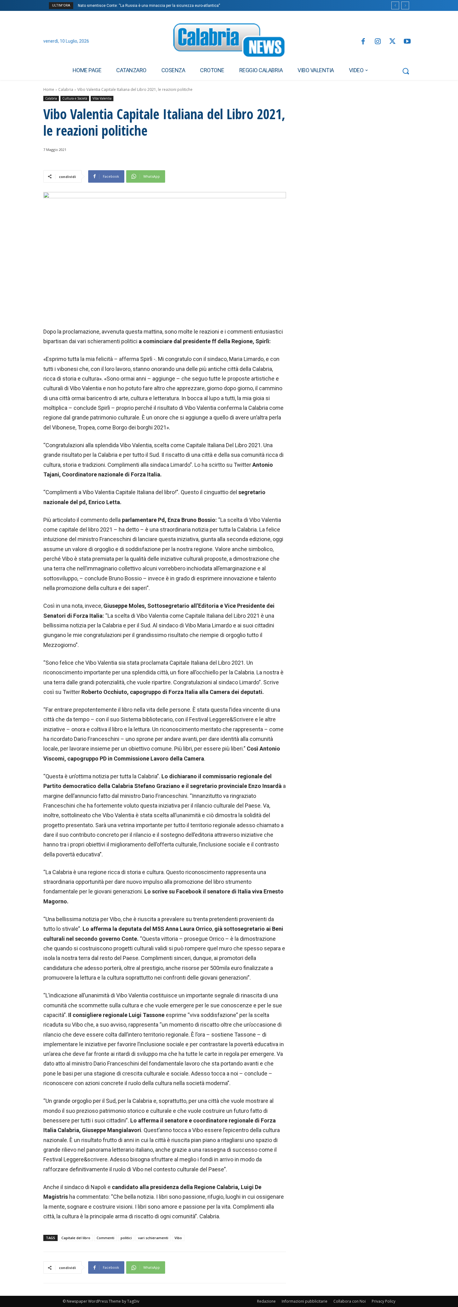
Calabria (65, 89)
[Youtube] (407, 42)
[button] (406, 71)
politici (126, 1237)
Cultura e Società (74, 98)
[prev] (395, 5)
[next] (405, 5)
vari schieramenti (153, 1237)
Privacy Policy (383, 1301)
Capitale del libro (75, 1237)
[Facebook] (363, 42)
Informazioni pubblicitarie (304, 1301)
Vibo (178, 1237)
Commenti (105, 1237)
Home (48, 89)
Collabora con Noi (349, 1301)
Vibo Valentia (102, 98)
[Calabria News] (229, 41)
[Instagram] (378, 42)
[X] (392, 42)
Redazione (266, 1301)
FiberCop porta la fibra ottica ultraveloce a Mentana (122, 5)
